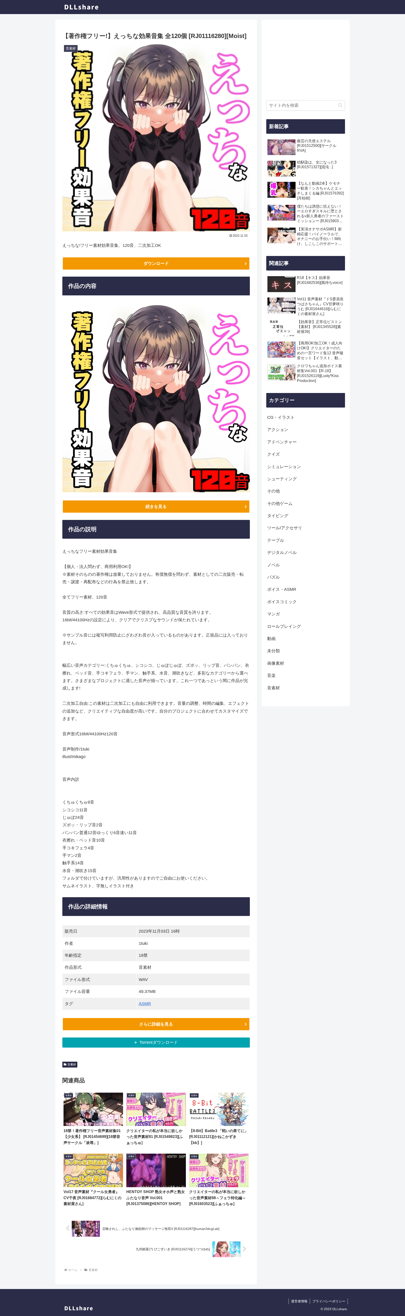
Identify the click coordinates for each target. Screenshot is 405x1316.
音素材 (72, 1064)
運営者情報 (299, 1301)
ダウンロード (156, 263)
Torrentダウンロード (158, 1042)
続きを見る (156, 506)
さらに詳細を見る (156, 1024)
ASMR (145, 1003)
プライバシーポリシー (328, 1301)
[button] (340, 105)
